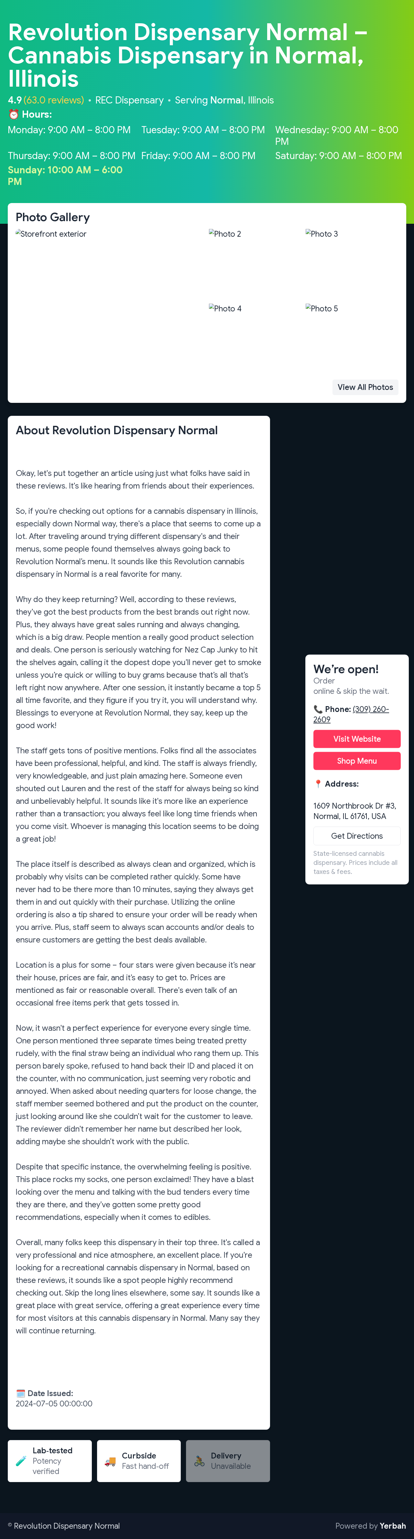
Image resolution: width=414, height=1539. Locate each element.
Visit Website (357, 739)
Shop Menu (357, 761)
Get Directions (357, 836)
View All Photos (365, 387)
